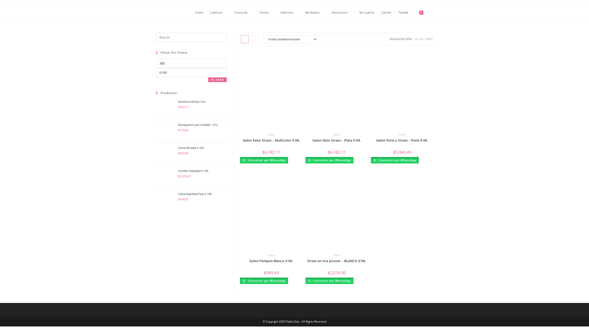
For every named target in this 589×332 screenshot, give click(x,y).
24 (420, 39)
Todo (429, 39)
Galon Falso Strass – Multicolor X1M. (271, 140)
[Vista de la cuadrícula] (245, 39)
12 (415, 39)
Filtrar (217, 80)
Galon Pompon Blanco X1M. (271, 261)
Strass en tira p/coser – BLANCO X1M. (336, 261)
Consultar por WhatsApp (266, 160)
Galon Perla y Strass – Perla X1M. (402, 140)
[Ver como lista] (255, 39)
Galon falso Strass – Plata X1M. (336, 140)
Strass (271, 134)
